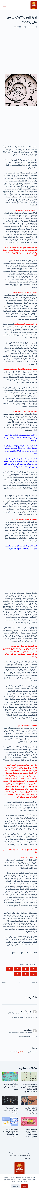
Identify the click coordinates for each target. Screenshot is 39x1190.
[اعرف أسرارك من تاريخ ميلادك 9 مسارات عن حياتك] (10, 1076)
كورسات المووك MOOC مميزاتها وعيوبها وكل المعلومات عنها (31, 1133)
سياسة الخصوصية (24, 1155)
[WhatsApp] (25, 974)
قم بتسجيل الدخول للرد (13, 1013)
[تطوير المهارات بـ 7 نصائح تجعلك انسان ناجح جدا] (10, 1100)
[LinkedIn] (9, 969)
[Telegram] (33, 974)
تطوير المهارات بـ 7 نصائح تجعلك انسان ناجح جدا (11, 1110)
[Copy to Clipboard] (17, 974)
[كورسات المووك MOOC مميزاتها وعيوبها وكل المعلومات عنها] (29, 1121)
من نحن (27, 1158)
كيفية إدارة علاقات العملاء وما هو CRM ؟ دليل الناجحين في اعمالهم (10, 1133)
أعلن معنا (12, 1153)
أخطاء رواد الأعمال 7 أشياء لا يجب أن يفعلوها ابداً (29, 1110)
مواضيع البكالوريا (26, 1011)
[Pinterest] (17, 969)
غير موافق (15, 1186)
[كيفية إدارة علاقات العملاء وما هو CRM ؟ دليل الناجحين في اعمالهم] (10, 1121)
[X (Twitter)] (25, 969)
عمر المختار (28, 1030)
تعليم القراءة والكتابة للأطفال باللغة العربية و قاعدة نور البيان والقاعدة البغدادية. (29, 1088)
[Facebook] (33, 969)
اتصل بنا (13, 1155)
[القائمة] (5, 5)
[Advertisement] (19, 51)
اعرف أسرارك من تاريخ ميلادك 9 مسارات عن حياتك (11, 1086)
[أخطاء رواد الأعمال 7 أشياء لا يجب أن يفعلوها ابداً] (29, 1100)
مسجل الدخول (22, 1052)
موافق (24, 1186)
